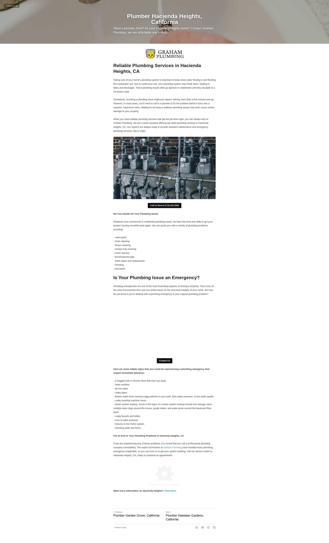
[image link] (164, 54)
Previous (118, 512)
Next (168, 512)
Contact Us (164, 361)
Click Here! (170, 491)
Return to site (12, 6)
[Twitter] (202, 527)
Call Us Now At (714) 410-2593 (164, 205)
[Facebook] (196, 527)
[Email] (214, 527)
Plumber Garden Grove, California (136, 515)
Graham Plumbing (172, 447)
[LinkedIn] (208, 527)
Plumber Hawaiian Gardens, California (185, 517)
